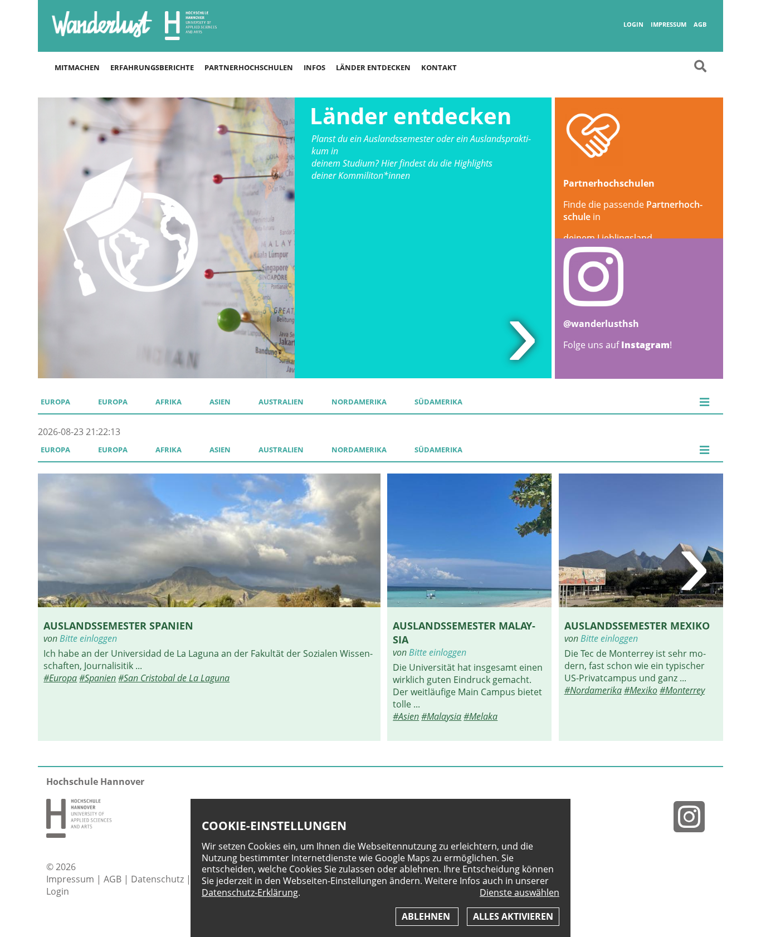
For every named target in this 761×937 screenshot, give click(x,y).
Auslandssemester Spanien (118, 625)
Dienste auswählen (519, 893)
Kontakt (439, 67)
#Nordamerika (593, 690)
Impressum (668, 24)
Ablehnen (427, 916)
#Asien (406, 716)
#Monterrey (682, 690)
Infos (314, 67)
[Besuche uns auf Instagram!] (694, 816)
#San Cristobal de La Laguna (174, 678)
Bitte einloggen (88, 638)
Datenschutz (158, 879)
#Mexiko (640, 690)
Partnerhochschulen (248, 67)
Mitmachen (77, 67)
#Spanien (97, 678)
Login (633, 24)
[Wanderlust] (102, 36)
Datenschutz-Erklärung (250, 892)
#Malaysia (441, 716)
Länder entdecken (373, 67)
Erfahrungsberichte (152, 67)
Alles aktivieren (513, 916)
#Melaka (480, 716)
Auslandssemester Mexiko (637, 625)
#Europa (60, 678)
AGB (700, 24)
